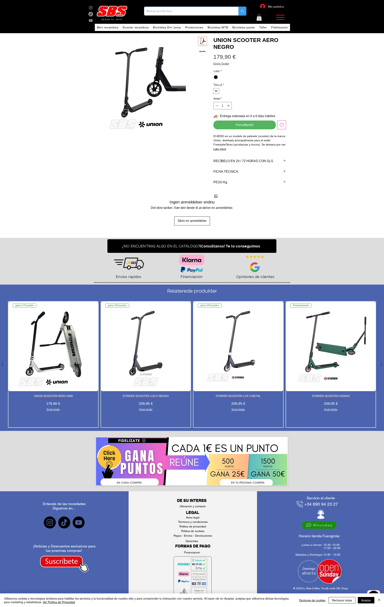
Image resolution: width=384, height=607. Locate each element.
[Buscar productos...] (242, 11)
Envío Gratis (221, 63)
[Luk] (379, 600)
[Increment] (228, 105)
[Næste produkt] (381, 364)
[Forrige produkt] (2, 364)
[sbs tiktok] (64, 522)
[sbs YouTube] (90, 20)
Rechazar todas (342, 600)
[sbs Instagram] (90, 7)
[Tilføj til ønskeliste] (281, 125)
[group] (192, 364)
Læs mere (219, 149)
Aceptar (366, 600)
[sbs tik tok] (90, 14)
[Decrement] (216, 105)
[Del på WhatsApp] (216, 196)
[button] (259, 17)
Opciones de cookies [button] (312, 600)
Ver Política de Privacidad (59, 602)
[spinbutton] (222, 105)
